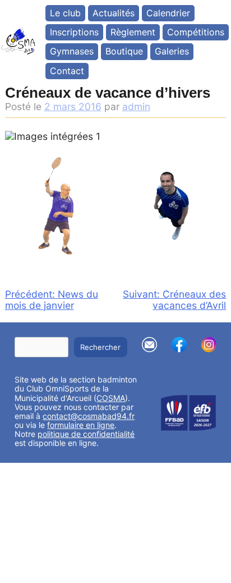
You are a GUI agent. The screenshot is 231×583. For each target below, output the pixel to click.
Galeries (172, 51)
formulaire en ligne (80, 425)
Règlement (132, 32)
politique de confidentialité (86, 434)
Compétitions (195, 32)
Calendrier (168, 13)
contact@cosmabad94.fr (89, 416)
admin (136, 106)
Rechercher (100, 347)
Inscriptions (74, 32)
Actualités (114, 13)
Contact (67, 70)
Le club (65, 13)
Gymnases (72, 51)
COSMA (110, 398)
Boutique (124, 51)
